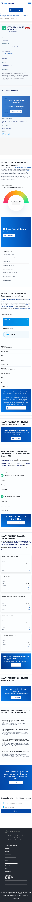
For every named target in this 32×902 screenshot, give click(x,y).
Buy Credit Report (17, 10)
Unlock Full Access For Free (16, 523)
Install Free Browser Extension (17, 408)
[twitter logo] (6, 134)
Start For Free (16, 665)
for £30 (16, 203)
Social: (4, 131)
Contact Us (8, 854)
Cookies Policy (9, 866)
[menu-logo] (7, 3)
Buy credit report (8, 235)
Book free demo (16, 882)
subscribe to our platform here (22, 308)
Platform (7, 848)
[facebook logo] (3, 134)
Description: (5, 69)
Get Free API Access (16, 783)
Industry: (4, 62)
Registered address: (7, 118)
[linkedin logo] (8, 134)
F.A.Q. (6, 860)
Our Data (7, 851)
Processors (8, 871)
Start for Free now (16, 111)
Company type (5, 43)
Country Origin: (5, 125)
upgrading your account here (7, 549)
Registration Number (7, 56)
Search (16, 811)
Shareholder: (5, 48)
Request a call (16, 886)
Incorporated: (5, 37)
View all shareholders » (8, 53)
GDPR (6, 868)
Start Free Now (16, 438)
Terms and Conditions (10, 857)
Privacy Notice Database (11, 863)
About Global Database (11, 845)
